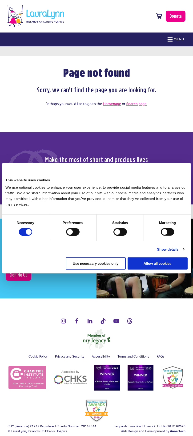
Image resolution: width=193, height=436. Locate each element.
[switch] (73, 232)
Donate (175, 16)
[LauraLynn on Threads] (130, 323)
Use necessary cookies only (95, 263)
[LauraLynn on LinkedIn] (90, 323)
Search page (136, 104)
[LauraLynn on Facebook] (77, 323)
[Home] (36, 16)
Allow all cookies (157, 263)
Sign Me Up (18, 274)
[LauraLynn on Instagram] (63, 323)
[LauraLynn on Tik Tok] (103, 323)
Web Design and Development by (153, 431)
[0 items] (159, 16)
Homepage (112, 104)
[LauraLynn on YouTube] (116, 323)
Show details (167, 249)
